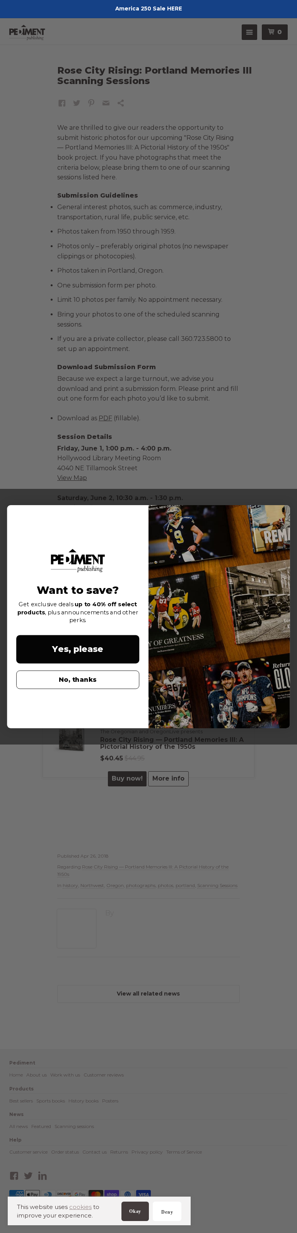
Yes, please (77, 649)
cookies (80, 1207)
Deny (167, 1212)
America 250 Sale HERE (148, 8)
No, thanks (78, 680)
